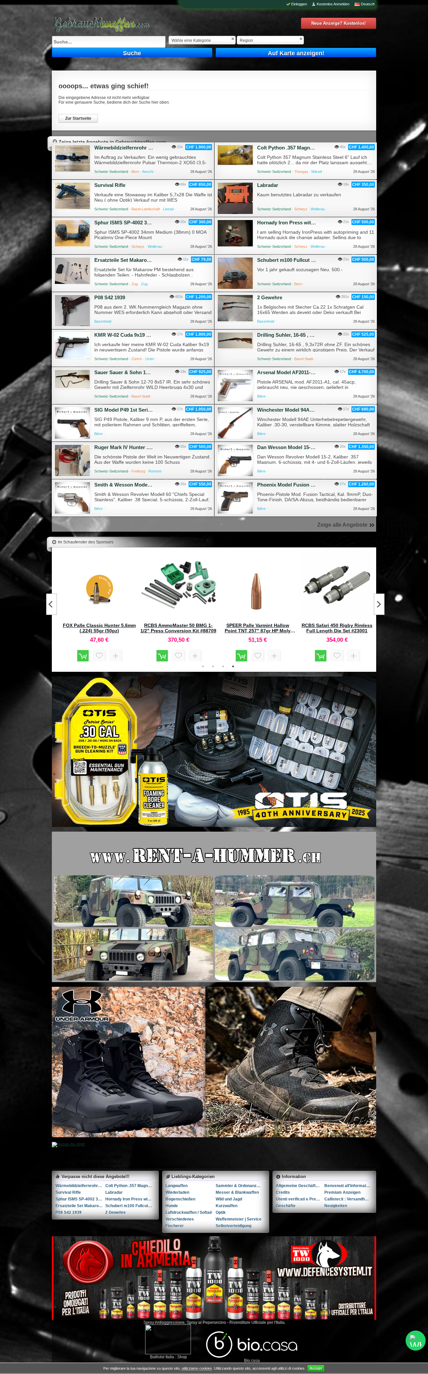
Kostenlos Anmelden (333, 4)
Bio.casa (251, 1360)
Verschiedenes (180, 1219)
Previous (51, 604)
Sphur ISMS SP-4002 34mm (126, 222)
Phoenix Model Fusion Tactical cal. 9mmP (305, 485)
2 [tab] (213, 666)
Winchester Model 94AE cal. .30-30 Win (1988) (310, 410)
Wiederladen (177, 1192)
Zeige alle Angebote (342, 525)
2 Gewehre (269, 297)
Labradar (267, 185)
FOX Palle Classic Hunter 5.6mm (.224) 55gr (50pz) (99, 628)
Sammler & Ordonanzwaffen (240, 1185)
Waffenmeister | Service (238, 1219)
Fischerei (174, 1226)
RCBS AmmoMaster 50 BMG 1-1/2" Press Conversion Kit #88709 (178, 628)
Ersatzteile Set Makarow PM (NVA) (134, 260)
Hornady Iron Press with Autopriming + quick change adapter (130, 1199)
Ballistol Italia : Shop (168, 1356)
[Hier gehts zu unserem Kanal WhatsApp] (416, 1341)
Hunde (172, 1205)
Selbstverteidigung (233, 1226)
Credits (283, 1192)
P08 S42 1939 (109, 297)
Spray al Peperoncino (206, 1322)
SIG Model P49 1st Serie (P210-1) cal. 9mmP (145, 410)
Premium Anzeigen (342, 1192)
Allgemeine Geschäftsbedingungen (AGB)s (300, 1185)
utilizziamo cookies (197, 1368)
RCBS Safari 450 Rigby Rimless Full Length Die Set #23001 (337, 628)
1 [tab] (203, 666)
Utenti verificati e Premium (300, 1199)
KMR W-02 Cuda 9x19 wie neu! (130, 335)
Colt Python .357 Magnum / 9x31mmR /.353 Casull (314, 147)
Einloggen (299, 4)
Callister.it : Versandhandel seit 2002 (348, 1199)
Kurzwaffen (226, 1205)
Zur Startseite (78, 118)
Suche (132, 53)
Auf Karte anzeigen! (296, 53)
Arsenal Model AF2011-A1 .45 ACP (297, 372)
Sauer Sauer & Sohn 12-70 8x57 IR (134, 372)
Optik (221, 1212)
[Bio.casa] (252, 1356)
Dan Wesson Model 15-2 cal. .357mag (300, 447)
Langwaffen (177, 1185)
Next (379, 604)
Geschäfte (286, 1205)
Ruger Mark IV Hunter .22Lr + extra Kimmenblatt (150, 447)
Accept (316, 1368)
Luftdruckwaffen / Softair (189, 1212)
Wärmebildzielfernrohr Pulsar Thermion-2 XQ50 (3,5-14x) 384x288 (80, 1185)
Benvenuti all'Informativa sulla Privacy (348, 1185)
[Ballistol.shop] (168, 1339)
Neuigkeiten (335, 1205)
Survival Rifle (109, 185)
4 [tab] (233, 666)
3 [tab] (223, 666)
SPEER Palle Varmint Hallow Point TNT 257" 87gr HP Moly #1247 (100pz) (258, 628)
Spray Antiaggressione (163, 1322)
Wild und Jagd (229, 1199)
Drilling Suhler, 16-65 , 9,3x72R (292, 335)
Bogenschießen (180, 1199)
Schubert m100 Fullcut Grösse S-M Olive (304, 260)
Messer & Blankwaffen (237, 1192)
